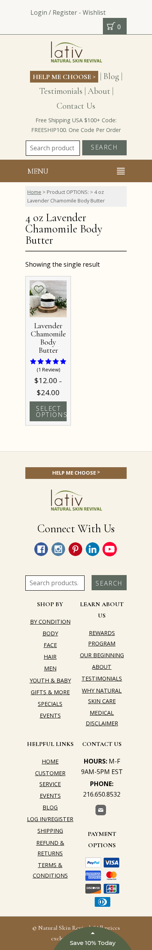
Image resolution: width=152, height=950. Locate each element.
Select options (51, 411)
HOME (50, 761)
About (99, 91)
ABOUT (101, 666)
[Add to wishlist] (38, 289)
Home (34, 191)
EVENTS (50, 715)
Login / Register (53, 12)
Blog (111, 76)
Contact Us (76, 105)
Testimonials (61, 91)
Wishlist (94, 12)
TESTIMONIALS (101, 678)
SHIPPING (50, 830)
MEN (50, 668)
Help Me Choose (64, 76)
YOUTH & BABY (50, 680)
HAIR (50, 656)
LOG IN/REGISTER (50, 819)
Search (104, 147)
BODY (50, 633)
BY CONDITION (50, 621)
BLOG (50, 807)
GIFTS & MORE (50, 692)
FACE (50, 645)
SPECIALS (50, 703)
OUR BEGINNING (102, 655)
